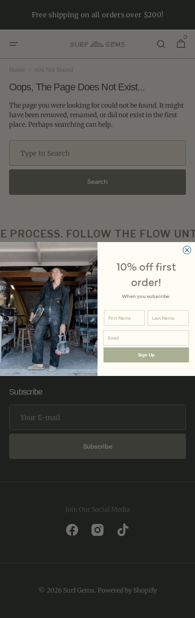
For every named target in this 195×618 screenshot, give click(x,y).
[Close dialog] (187, 250)
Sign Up (146, 354)
